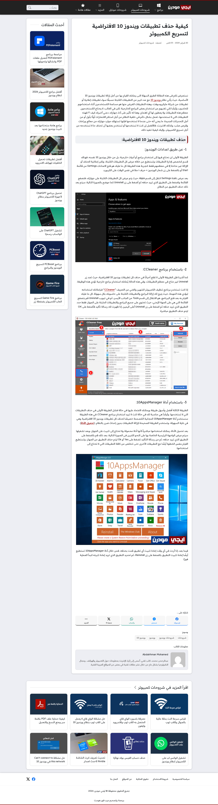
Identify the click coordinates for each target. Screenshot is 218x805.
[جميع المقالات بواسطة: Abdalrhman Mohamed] (178, 659)
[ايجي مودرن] (180, 8)
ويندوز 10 (156, 99)
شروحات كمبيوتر (146, 42)
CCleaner (109, 289)
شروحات (182, 637)
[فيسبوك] (33, 779)
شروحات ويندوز (166, 637)
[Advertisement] (131, 69)
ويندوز (152, 637)
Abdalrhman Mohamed (155, 654)
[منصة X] (28, 779)
